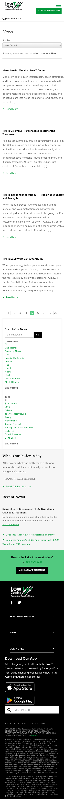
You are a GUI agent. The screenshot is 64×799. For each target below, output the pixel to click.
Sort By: (6, 40)
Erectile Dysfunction (15, 358)
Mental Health (12, 382)
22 (55, 313)
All (6, 344)
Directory (29, 723)
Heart (8, 372)
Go (37, 335)
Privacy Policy (13, 723)
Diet (7, 355)
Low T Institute (12, 379)
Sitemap (41, 723)
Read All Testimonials (19, 486)
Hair (7, 365)
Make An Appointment (49, 11)
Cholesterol (11, 348)
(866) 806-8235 (13, 19)
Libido (8, 375)
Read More (12, 109)
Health (8, 368)
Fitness (8, 361)
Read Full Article (10, 524)
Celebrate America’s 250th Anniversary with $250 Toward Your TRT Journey (30, 542)
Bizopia (34, 735)
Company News (13, 351)
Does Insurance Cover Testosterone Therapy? (30, 534)
